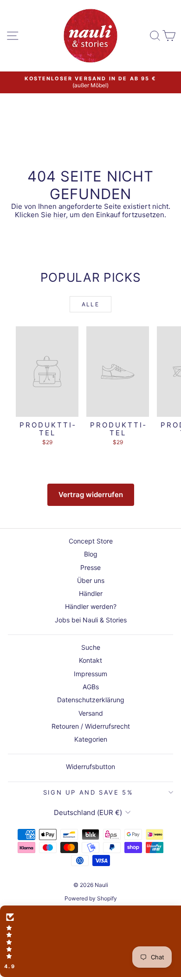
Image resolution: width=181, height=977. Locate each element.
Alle (91, 304)
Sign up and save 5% (88, 792)
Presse (90, 567)
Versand (90, 713)
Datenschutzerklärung (90, 700)
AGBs (91, 687)
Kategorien (90, 739)
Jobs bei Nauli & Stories (91, 620)
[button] (90, 941)
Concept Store (91, 541)
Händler (91, 593)
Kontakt (90, 660)
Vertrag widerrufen (90, 494)
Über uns (90, 580)
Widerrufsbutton (90, 766)
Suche (90, 647)
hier (59, 214)
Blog (90, 554)
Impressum (90, 674)
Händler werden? (90, 606)
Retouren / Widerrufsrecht (91, 726)
